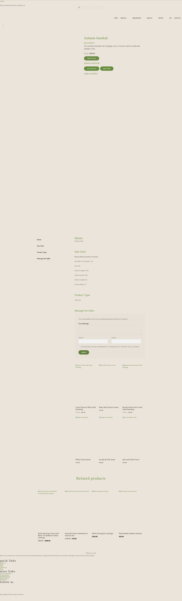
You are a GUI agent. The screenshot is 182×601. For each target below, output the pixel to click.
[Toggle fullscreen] (7, 597)
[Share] (11, 597)
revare (2, 1)
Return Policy (4, 578)
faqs (1, 566)
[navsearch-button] (91, 30)
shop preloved (136, 18)
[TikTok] (91, 592)
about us (149, 18)
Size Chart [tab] (40, 246)
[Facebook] (91, 584)
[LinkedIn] (91, 589)
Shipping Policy (5, 576)
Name (81, 338)
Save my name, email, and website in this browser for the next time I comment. (110, 347)
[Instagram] (91, 587)
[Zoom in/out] (2, 597)
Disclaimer (3, 579)
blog (1, 569)
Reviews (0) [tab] (53, 258)
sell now (160, 18)
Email (114, 338)
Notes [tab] (39, 240)
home (116, 18)
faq (170, 18)
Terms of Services (5, 573)
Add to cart (91, 58)
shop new (123, 18)
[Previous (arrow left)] (2, 600)
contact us (177, 18)
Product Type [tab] (42, 252)
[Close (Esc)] (16, 597)
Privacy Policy (4, 575)
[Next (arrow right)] (7, 600)
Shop (1, 564)
